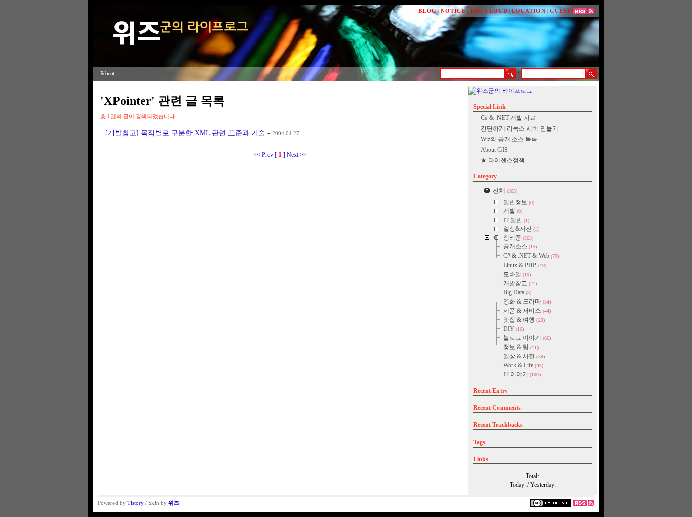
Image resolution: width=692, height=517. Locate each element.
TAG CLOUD (489, 11)
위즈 (173, 503)
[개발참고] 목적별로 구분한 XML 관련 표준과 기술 (185, 133)
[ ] (280, 154)
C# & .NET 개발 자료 (508, 117)
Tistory (135, 503)
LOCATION (529, 11)
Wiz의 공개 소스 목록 (509, 139)
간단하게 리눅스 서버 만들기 (519, 128)
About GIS (494, 149)
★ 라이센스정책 (503, 160)
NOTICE (453, 11)
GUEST (560, 11)
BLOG (427, 11)
